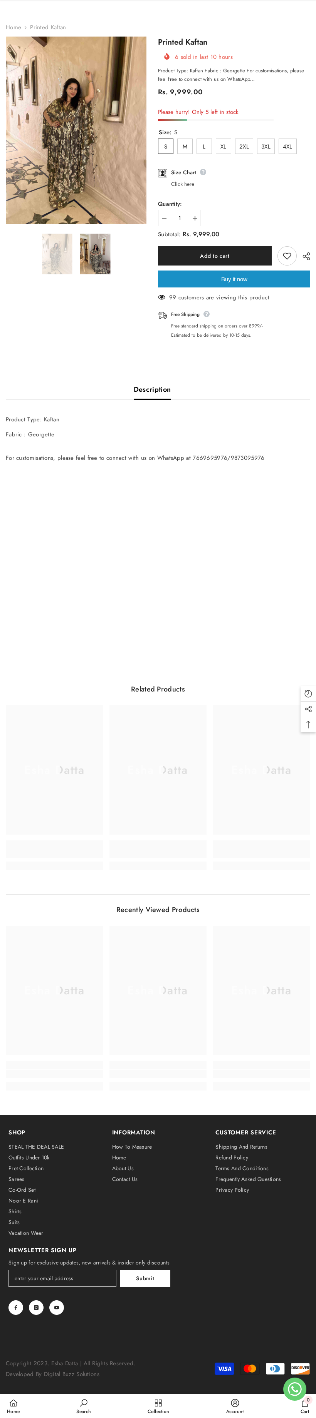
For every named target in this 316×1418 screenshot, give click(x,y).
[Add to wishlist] (287, 256)
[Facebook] (15, 1307)
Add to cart (215, 256)
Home (13, 27)
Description (152, 389)
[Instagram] (36, 1307)
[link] (54, 853)
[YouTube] (56, 1307)
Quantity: (170, 204)
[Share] (303, 256)
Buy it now (234, 279)
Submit (145, 1278)
